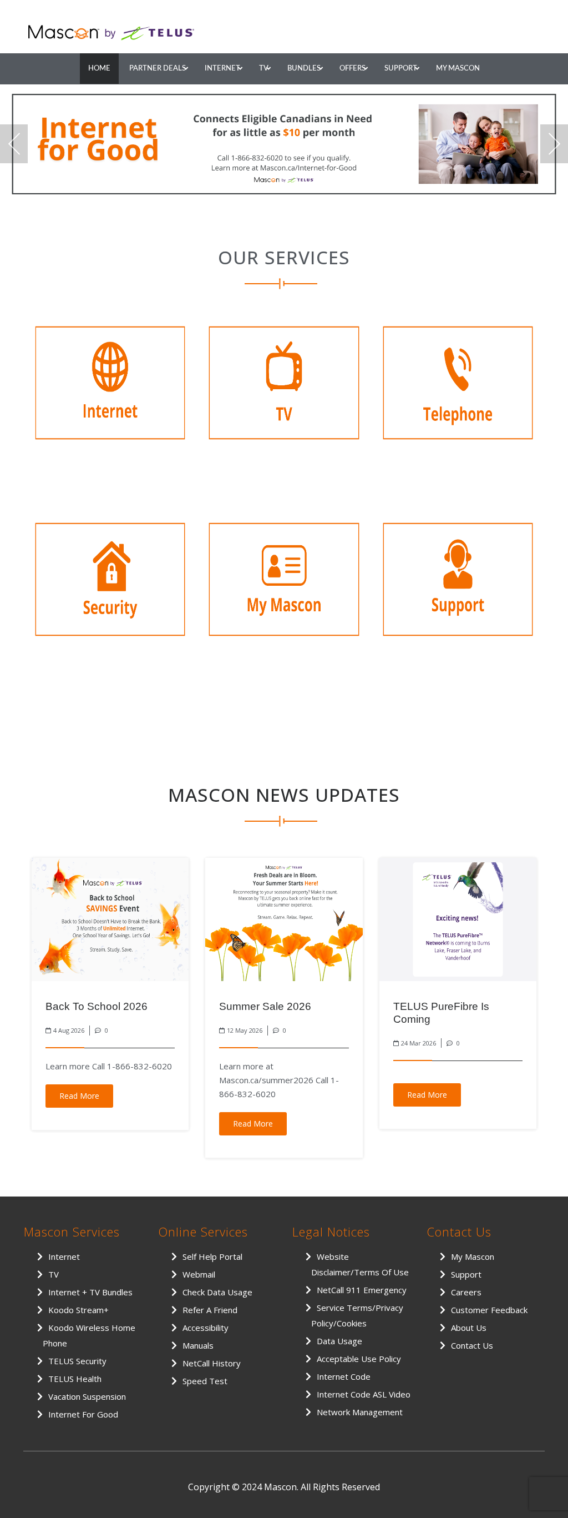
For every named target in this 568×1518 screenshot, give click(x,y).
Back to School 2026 (96, 1006)
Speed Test (204, 1380)
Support (400, 68)
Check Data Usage (217, 1292)
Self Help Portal (212, 1256)
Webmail (198, 1274)
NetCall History (211, 1363)
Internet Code (344, 1376)
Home (99, 68)
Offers (352, 68)
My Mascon (458, 68)
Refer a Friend (209, 1309)
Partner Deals (157, 68)
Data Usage (339, 1340)
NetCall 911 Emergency (362, 1289)
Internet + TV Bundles (90, 1292)
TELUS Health (75, 1378)
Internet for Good (83, 1414)
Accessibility (205, 1327)
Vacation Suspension (87, 1396)
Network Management (360, 1412)
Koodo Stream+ (78, 1309)
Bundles (304, 68)
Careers (466, 1292)
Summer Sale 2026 (265, 1006)
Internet (222, 68)
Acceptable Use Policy (359, 1358)
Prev (14, 143)
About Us (468, 1327)
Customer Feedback (489, 1309)
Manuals (198, 1345)
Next (554, 143)
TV (263, 68)
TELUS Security (77, 1360)
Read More (79, 1095)
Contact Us (472, 1345)
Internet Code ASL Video (363, 1394)
